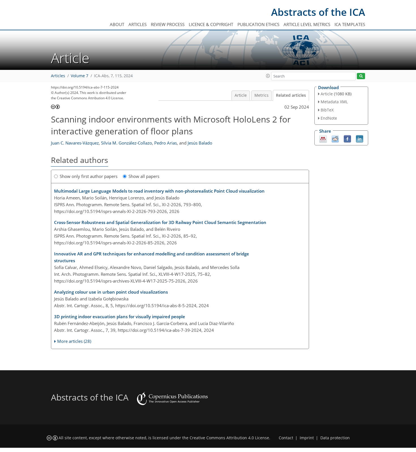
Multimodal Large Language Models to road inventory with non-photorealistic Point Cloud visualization (159, 191)
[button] (268, 75)
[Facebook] (347, 138)
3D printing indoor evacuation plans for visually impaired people (119, 316)
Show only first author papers (88, 176)
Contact (286, 437)
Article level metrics (307, 24)
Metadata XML (334, 101)
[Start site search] (361, 76)
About (117, 24)
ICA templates (349, 24)
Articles (137, 24)
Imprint (307, 437)
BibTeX (327, 110)
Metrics (261, 95)
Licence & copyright (211, 24)
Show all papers (143, 176)
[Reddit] (335, 138)
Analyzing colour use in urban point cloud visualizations (111, 292)
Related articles (291, 95)
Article (241, 95)
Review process (168, 24)
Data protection (335, 437)
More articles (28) (74, 341)
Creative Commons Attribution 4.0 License (229, 437)
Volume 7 (79, 75)
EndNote (329, 118)
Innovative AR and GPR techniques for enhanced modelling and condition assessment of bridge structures (151, 257)
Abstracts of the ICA (318, 12)
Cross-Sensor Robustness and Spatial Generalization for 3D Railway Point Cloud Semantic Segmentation (160, 222)
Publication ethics (258, 24)
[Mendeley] (323, 138)
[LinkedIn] (359, 138)
